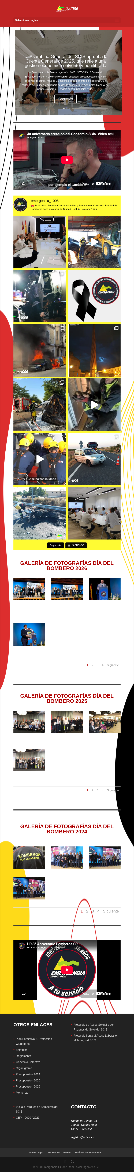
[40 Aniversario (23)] (105, 599)
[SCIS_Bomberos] (67, 868)
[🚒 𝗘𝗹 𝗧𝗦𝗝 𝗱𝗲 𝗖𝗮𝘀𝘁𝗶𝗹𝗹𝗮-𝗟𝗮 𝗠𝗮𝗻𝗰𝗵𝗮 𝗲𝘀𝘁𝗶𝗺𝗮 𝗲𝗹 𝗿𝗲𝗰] (94, 513)
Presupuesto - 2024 (28, 1074)
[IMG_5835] (67, 732)
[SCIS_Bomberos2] (29, 898)
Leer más (65, 99)
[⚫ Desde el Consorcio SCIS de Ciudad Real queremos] (94, 296)
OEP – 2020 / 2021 (27, 1117)
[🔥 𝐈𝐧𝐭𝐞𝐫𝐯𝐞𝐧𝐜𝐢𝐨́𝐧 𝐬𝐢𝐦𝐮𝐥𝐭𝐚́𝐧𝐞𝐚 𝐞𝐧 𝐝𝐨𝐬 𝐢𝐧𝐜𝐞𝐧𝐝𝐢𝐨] (94, 242)
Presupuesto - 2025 (28, 1080)
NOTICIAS (82, 72)
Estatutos (21, 1049)
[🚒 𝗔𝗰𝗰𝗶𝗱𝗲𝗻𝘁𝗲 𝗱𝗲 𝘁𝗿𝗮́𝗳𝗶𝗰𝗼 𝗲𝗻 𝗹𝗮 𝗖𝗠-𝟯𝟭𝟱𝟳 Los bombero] (94, 459)
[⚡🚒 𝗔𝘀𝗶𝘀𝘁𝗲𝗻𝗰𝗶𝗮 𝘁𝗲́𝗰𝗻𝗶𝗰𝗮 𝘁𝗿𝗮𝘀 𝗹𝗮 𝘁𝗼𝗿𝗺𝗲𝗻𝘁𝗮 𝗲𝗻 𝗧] (94, 350)
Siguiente (113, 665)
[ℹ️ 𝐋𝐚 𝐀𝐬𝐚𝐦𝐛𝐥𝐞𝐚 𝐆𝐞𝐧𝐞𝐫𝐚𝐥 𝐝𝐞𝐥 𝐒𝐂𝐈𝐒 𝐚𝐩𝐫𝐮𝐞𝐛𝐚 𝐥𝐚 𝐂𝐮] (39, 242)
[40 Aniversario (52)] (67, 599)
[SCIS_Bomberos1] (105, 868)
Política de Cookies (59, 1152)
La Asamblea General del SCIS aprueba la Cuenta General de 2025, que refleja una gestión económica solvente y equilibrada (65, 61)
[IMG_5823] (29, 732)
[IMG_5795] (105, 732)
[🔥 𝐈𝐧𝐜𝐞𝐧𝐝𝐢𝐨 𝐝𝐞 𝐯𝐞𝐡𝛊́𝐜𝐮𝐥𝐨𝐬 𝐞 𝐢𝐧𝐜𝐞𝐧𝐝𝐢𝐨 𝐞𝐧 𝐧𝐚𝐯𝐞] (39, 350)
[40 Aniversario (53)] (29, 644)
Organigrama (24, 1068)
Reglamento (23, 1056)
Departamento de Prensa (44, 72)
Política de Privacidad (88, 1152)
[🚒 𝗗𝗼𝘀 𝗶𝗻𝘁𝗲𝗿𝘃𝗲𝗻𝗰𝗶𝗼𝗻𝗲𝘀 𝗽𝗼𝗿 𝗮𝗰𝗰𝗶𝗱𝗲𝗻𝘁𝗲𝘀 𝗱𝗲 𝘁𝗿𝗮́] (39, 513)
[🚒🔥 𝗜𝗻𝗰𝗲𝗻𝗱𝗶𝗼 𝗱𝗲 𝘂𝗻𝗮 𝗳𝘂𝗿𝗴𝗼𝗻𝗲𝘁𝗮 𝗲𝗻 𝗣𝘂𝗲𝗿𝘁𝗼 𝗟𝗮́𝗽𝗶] (39, 404)
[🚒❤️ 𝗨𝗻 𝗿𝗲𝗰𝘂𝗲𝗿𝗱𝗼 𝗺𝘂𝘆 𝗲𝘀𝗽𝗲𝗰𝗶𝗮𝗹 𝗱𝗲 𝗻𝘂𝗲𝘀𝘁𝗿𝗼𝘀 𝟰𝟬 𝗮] (39, 459)
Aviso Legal (36, 1152)
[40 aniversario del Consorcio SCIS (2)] (29, 599)
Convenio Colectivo (28, 1062)
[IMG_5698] (29, 770)
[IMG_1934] (29, 868)
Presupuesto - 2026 (28, 1086)
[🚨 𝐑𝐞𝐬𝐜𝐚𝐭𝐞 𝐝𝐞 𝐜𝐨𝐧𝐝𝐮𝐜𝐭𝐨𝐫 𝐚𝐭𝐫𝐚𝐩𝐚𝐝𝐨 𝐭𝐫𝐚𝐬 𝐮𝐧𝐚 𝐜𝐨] (39, 296)
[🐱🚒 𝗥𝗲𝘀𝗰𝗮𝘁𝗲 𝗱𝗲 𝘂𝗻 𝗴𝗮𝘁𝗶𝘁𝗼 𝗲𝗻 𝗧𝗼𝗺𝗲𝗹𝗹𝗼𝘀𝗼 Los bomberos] (94, 404)
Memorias (22, 1092)
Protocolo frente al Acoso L (90, 1035)
